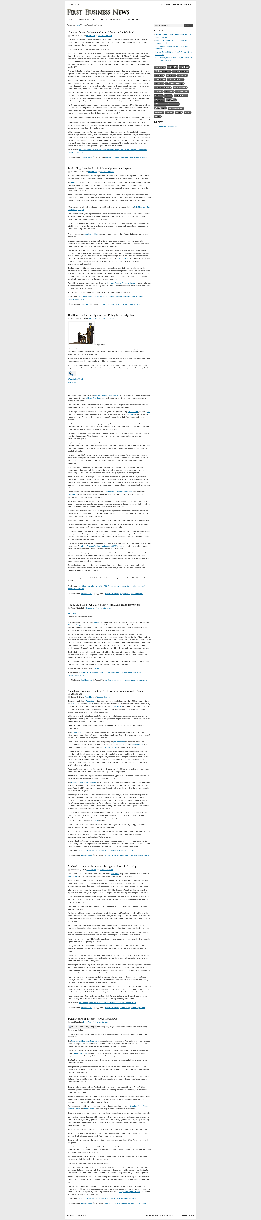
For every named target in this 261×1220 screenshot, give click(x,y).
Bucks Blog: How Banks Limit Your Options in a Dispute (99, 168)
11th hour (158, 96)
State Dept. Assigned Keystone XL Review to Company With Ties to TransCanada (106, 692)
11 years (169, 91)
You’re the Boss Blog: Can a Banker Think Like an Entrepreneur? (104, 604)
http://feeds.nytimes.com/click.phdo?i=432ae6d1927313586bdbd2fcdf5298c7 (107, 1198)
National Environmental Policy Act (83, 783)
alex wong (109, 1203)
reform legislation (142, 157)
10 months (170, 75)
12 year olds (159, 100)
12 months (180, 95)
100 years (158, 112)
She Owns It (72, 613)
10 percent (182, 75)
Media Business (117, 20)
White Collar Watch (75, 379)
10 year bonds (175, 79)
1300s (157, 116)
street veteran (125, 680)
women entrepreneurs (139, 680)
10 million (158, 75)
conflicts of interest (112, 157)
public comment (137, 745)
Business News (86, 594)
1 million (184, 67)
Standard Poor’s (136, 1106)
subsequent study (77, 732)
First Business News (102, 12)
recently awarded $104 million (111, 546)
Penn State (129, 414)
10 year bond (159, 79)
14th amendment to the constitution (166, 104)
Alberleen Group (74, 625)
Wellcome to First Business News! (176, 4)
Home (70, 20)
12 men (168, 96)
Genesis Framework (167, 1216)
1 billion (172, 67)
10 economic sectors (180, 71)
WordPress (182, 1216)
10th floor (158, 91)
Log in (191, 1216)
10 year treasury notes (162, 87)
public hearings (119, 742)
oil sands (74, 704)
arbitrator (106, 304)
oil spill (95, 821)
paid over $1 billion (93, 398)
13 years (171, 100)
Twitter (96, 668)
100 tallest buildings (175, 108)
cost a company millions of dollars (106, 395)
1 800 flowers (159, 67)
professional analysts (128, 157)
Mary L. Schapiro (80, 1053)
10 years (158, 83)
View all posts (72, 382)
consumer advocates (132, 304)
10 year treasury (174, 83)
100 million (160, 108)
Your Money (85, 304)
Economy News (82, 20)
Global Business (99, 20)
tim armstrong (125, 1008)
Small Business (133, 20)
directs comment (110, 747)
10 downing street (162, 71)
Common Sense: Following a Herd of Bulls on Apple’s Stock (101, 32)
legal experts (144, 855)
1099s (187, 112)
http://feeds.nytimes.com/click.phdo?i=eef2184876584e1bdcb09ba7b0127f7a (107, 1003)
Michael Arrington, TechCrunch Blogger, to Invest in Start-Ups (103, 866)
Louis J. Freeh (133, 412)
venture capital (73, 876)
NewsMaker (90, 36)
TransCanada (91, 701)
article (96, 622)
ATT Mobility (124, 259)
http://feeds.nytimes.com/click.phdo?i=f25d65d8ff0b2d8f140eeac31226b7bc (107, 851)
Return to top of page (77, 1216)
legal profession (137, 594)
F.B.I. (148, 412)
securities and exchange (137, 1203)
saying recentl (73, 494)
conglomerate (125, 594)
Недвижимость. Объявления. (166, 126)
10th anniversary (179, 87)
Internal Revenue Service (90, 546)
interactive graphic (90, 234)
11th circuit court (182, 91)
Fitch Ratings (89, 1109)
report (73, 183)
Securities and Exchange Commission (118, 492)
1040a (178, 112)
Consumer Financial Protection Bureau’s (121, 283)
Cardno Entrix (116, 707)
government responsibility (129, 855)
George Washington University (130, 1192)
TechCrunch (115, 874)
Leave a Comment (105, 36)
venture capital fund (138, 1008)
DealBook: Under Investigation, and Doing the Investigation (101, 315)
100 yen (169, 112)
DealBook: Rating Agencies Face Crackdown (92, 1018)
